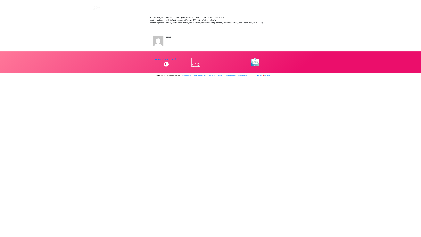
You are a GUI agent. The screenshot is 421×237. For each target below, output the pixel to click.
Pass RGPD (220, 75)
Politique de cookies (231, 75)
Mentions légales (186, 75)
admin (168, 37)
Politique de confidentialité (199, 75)
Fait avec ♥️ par (263, 75)
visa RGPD (212, 75)
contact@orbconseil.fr (166, 59)
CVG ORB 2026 (242, 75)
